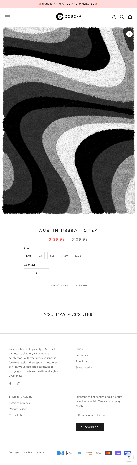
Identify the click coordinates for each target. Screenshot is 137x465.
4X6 (40, 255)
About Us (81, 361)
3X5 (28, 255)
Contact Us (15, 415)
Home (79, 349)
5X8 (51, 255)
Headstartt (36, 452)
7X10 (64, 255)
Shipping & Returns (20, 396)
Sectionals (82, 355)
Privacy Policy (17, 409)
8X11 (78, 255)
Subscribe (90, 427)
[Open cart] (130, 17)
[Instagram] (18, 384)
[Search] (122, 17)
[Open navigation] (7, 16)
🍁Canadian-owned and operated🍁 (68, 3)
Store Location (84, 367)
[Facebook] (10, 384)
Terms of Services (19, 403)
